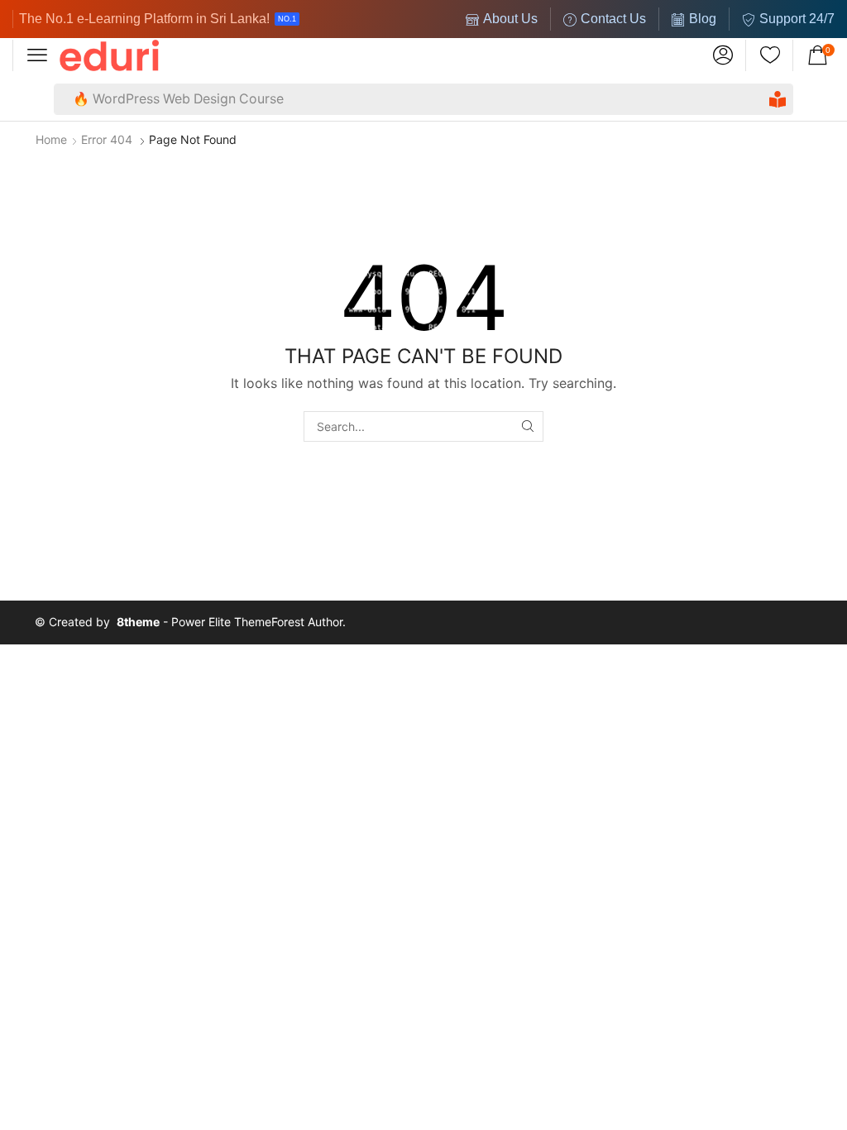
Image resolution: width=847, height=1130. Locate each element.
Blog (702, 19)
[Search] (777, 99)
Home (51, 139)
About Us (510, 19)
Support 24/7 (797, 19)
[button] (37, 55)
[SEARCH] (528, 426)
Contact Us (613, 19)
